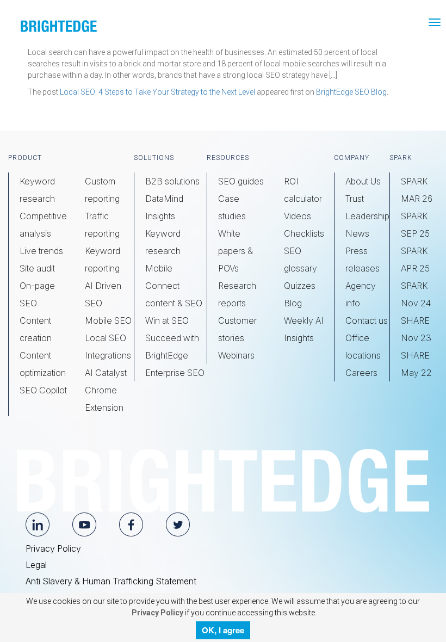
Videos (297, 216)
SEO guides (241, 181)
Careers (361, 372)
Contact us (366, 320)
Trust (354, 198)
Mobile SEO (108, 320)
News (357, 233)
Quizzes (299, 285)
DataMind (164, 198)
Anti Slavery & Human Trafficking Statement (111, 581)
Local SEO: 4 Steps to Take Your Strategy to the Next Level (157, 92)
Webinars (236, 355)
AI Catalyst (106, 372)
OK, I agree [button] (223, 630)
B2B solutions (172, 181)
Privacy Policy (53, 548)
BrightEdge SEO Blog (351, 92)
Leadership (367, 216)
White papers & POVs (235, 251)
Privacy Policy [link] (156, 612)
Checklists (304, 233)
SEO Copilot (43, 390)
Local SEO (105, 337)
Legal (36, 564)
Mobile (158, 268)
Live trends (41, 250)
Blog (293, 303)
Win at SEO (167, 320)
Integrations (108, 355)
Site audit (37, 268)
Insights (160, 216)
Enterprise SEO (175, 372)
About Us (363, 181)
